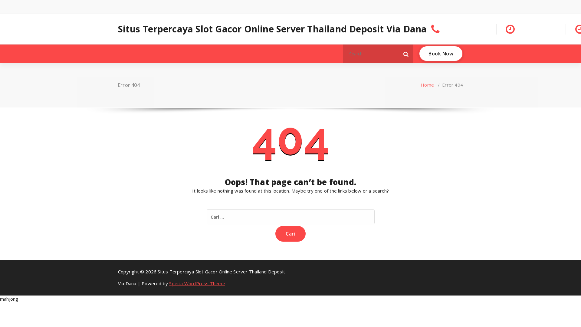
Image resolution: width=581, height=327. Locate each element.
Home (427, 85)
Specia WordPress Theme (197, 283)
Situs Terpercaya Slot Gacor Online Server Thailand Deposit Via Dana (272, 29)
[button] (406, 53)
